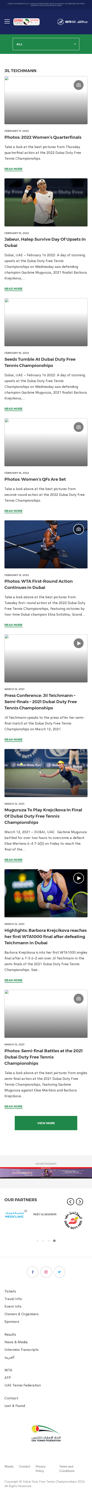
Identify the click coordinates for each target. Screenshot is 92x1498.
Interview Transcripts (21, 1349)
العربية (9, 1357)
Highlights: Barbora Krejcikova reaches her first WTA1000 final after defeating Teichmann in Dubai (45, 936)
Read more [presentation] (13, 169)
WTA (8, 1370)
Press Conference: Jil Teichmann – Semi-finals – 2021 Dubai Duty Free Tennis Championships (40, 701)
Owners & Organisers (21, 1314)
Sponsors (11, 1321)
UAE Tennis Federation (22, 1385)
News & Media (16, 1342)
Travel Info (13, 1299)
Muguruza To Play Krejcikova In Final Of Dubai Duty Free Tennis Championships (43, 816)
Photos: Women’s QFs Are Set (35, 479)
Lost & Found (14, 1405)
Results (10, 1334)
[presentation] (46, 100)
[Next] (79, 1201)
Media (8, 1466)
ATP (7, 1377)
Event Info (12, 1306)
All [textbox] (20, 44)
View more (46, 1123)
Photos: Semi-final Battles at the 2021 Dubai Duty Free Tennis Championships (43, 1057)
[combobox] (46, 44)
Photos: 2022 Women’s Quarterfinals (42, 137)
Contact (11, 1398)
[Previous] (70, 1201)
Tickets (10, 1291)
